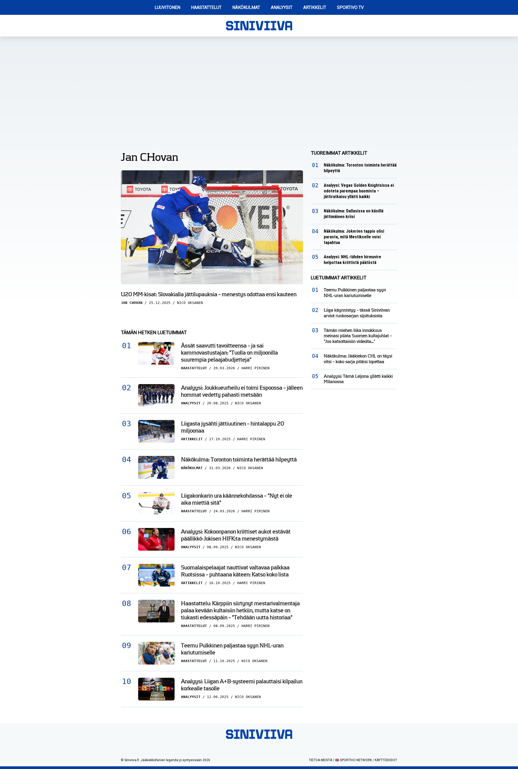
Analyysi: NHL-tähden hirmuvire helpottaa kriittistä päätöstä (352, 259)
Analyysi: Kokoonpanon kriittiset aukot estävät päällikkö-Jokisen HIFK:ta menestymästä (236, 535)
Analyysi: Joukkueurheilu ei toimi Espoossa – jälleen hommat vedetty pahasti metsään (242, 391)
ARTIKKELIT (314, 7)
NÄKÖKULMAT (246, 7)
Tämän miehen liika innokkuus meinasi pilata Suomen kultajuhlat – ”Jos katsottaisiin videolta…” (358, 336)
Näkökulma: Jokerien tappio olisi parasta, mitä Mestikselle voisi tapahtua (354, 237)
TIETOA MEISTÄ (320, 760)
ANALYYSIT (281, 7)
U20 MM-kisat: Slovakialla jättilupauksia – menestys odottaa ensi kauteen (209, 294)
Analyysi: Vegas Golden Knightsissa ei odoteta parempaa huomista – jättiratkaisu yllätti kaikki (359, 191)
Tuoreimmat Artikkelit (339, 153)
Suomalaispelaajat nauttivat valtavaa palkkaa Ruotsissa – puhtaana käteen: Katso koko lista (235, 570)
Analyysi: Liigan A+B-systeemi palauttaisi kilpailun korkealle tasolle (241, 684)
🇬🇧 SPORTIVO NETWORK (353, 760)
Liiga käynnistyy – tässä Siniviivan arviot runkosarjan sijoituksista (357, 312)
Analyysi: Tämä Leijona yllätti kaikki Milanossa (358, 379)
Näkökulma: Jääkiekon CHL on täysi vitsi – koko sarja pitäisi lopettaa (358, 358)
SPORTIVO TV (350, 7)
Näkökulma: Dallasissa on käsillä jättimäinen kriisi (353, 213)
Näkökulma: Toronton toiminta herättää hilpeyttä (239, 459)
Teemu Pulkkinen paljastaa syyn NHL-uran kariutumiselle (232, 648)
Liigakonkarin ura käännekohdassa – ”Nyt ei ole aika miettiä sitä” (236, 499)
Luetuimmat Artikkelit (338, 277)
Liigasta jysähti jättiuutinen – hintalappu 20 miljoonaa (232, 427)
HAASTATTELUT (206, 7)
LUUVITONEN (167, 7)
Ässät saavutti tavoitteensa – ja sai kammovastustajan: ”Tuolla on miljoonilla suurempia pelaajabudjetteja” (229, 353)
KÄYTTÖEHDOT (386, 760)
